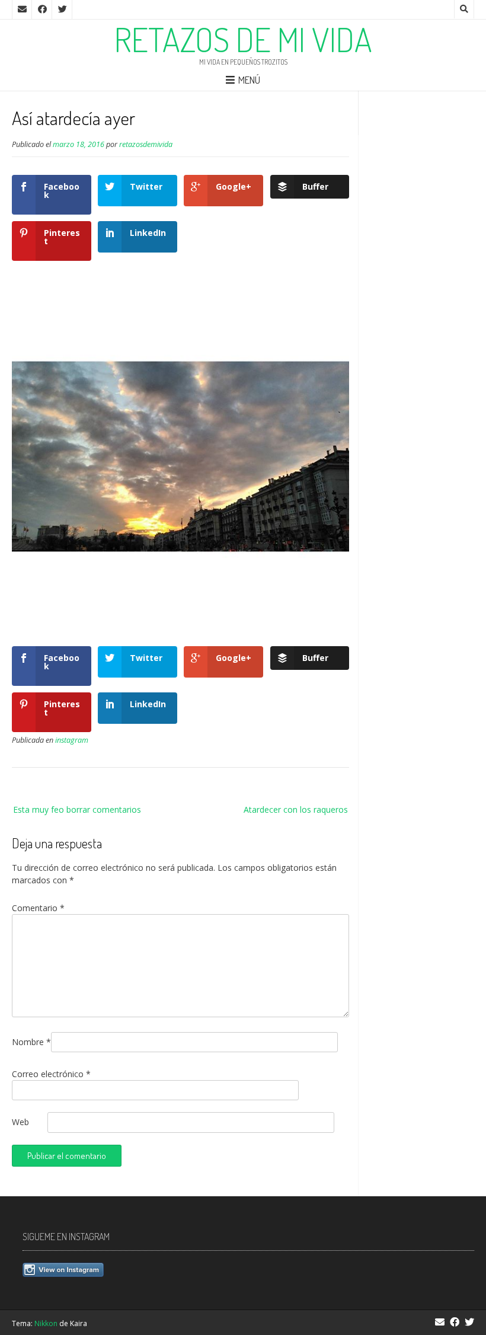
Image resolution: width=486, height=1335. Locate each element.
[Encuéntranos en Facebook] (42, 9)
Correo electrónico (51, 1074)
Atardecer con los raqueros (296, 809)
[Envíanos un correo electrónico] (22, 9)
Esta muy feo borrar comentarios (77, 809)
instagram (71, 740)
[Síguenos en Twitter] (62, 9)
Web (20, 1122)
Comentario (38, 908)
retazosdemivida (145, 144)
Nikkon (45, 1323)
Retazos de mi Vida (243, 39)
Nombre (31, 1041)
